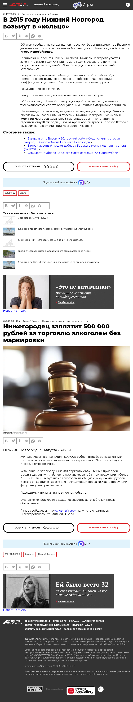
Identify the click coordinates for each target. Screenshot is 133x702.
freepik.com (20, 432)
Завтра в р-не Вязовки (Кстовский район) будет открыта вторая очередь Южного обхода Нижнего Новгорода (72, 140)
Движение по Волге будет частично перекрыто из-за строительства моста (58, 262)
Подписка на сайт (82, 625)
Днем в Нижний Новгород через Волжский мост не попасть (50, 240)
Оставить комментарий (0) (103, 166)
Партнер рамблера (54, 689)
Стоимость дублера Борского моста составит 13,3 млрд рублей (73, 153)
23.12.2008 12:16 (11, 14)
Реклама (74, 621)
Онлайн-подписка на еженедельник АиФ (47, 625)
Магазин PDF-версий (93, 621)
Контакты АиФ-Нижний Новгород (43, 629)
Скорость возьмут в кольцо (33, 218)
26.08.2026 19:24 (11, 321)
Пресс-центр (59, 621)
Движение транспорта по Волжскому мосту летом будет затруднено (55, 229)
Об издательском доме (37, 621)
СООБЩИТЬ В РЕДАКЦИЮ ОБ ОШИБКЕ (83, 629)
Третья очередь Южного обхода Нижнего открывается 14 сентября (54, 251)
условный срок (65, 510)
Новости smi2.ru (14, 310)
